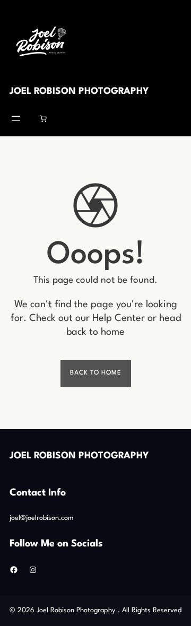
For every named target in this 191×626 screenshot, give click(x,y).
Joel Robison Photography (79, 91)
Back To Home (95, 373)
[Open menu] (16, 118)
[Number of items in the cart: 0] (43, 118)
